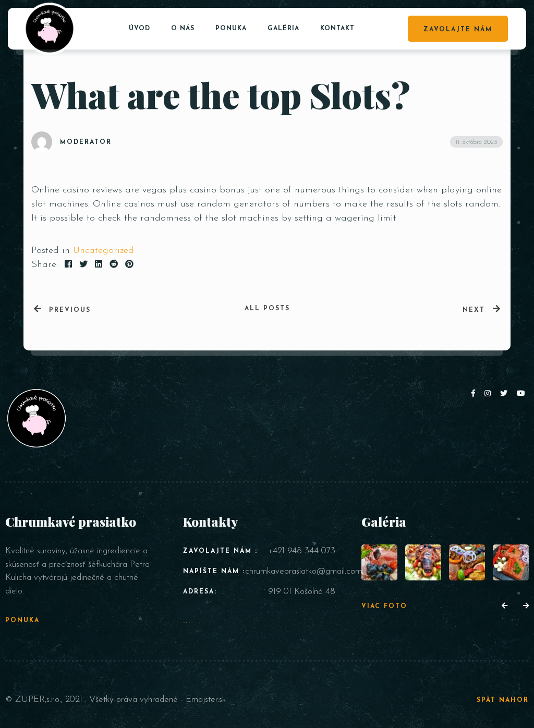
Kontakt (337, 29)
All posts (267, 309)
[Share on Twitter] (83, 265)
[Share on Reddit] (114, 265)
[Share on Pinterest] (129, 265)
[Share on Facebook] (68, 265)
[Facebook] (475, 394)
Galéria (283, 29)
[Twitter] (506, 394)
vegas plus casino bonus (193, 190)
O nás (183, 29)
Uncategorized (103, 251)
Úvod (139, 29)
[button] (504, 606)
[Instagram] (489, 394)
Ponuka (231, 29)
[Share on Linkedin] (98, 265)
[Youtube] (521, 394)
